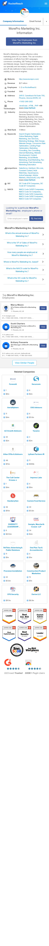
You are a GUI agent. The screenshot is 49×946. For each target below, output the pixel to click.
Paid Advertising (35, 162)
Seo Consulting (34, 150)
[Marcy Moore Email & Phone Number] (6, 308)
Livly (38, 178)
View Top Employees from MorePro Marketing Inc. (24, 41)
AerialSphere (13, 407)
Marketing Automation (27, 165)
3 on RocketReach (28, 87)
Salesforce (23, 168)
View (43, 308)
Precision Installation (13, 571)
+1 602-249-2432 (26, 101)
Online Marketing (25, 136)
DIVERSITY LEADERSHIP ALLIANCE (12, 526)
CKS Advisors (36, 407)
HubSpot (32, 168)
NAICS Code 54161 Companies (31, 196)
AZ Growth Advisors (13, 431)
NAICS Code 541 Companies (30, 199)
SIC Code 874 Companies (29, 183)
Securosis (36, 384)
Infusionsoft (31, 178)
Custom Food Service (36, 501)
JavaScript (23, 106)
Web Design (39, 141)
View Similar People (24, 363)
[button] (46, 21)
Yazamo (36, 431)
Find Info (37, 218)
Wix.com (39, 168)
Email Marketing (34, 160)
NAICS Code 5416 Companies (30, 194)
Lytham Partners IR (36, 454)
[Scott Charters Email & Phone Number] (6, 326)
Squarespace (33, 173)
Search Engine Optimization (30, 134)
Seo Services (33, 139)
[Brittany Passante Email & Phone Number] (6, 345)
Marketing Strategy (26, 141)
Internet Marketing (26, 153)
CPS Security (13, 594)
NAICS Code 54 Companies (30, 192)
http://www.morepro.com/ (29, 79)
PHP (36, 106)
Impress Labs (36, 478)
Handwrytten (12, 501)
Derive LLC (36, 594)
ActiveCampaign (25, 175)
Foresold (13, 384)
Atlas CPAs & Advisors (13, 454)
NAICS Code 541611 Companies (31, 189)
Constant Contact (25, 170)
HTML (31, 106)
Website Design (25, 143)
